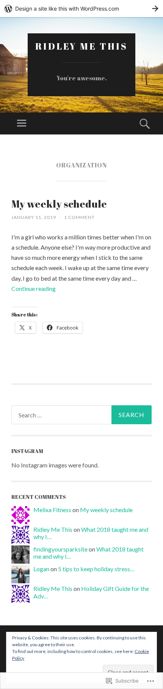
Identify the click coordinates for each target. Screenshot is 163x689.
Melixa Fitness (52, 509)
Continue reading (33, 288)
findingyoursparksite (60, 549)
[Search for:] (81, 414)
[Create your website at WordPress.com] (81, 8)
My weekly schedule (59, 204)
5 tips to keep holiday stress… (96, 568)
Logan (41, 568)
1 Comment (79, 217)
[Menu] (21, 123)
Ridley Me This (81, 46)
